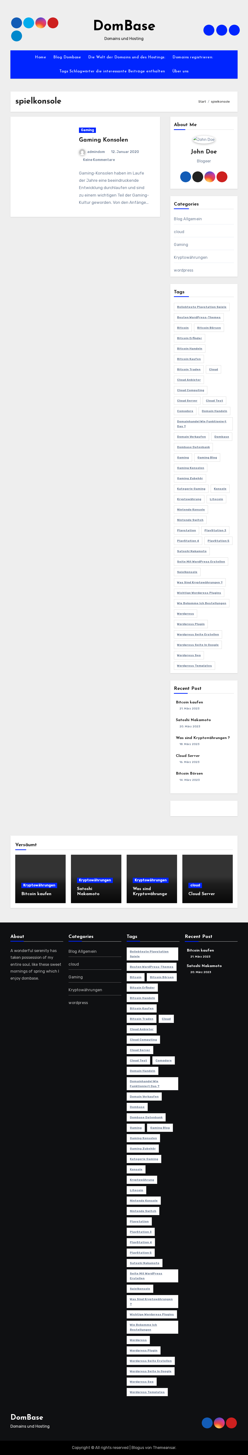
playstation (186, 530)
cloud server (187, 400)
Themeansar (164, 1447)
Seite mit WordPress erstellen (201, 561)
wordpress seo (189, 655)
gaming (183, 457)
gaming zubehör (190, 478)
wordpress (183, 270)
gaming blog (207, 457)
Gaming (87, 130)
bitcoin (183, 327)
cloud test (214, 400)
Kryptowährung (189, 499)
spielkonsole (187, 572)
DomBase (124, 27)
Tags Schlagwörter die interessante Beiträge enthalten (112, 71)
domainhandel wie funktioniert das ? (201, 424)
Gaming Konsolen (103, 140)
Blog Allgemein (188, 219)
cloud (179, 231)
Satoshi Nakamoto (192, 551)
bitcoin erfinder (189, 338)
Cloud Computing (190, 390)
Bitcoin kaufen (189, 359)
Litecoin (216, 499)
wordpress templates (194, 665)
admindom (96, 152)
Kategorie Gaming (191, 488)
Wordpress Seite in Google (198, 645)
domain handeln (214, 411)
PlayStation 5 (218, 540)
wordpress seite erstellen (198, 634)
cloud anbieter (189, 379)
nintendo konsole (191, 509)
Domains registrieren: (192, 57)
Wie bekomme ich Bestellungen (201, 603)
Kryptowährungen (191, 257)
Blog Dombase (67, 57)
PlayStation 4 (188, 540)
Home (40, 57)
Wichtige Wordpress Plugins (199, 592)
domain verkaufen (191, 436)
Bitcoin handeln (189, 348)
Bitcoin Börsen (209, 327)
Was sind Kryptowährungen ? (200, 582)
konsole (220, 488)
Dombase (221, 436)
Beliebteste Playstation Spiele (201, 307)
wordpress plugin (191, 624)
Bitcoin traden (189, 369)
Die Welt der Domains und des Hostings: (126, 57)
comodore (185, 411)
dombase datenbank (193, 447)
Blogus (138, 1447)
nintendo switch (190, 520)
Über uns (180, 71)
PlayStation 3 (215, 530)
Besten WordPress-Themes (199, 317)
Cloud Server (188, 756)
